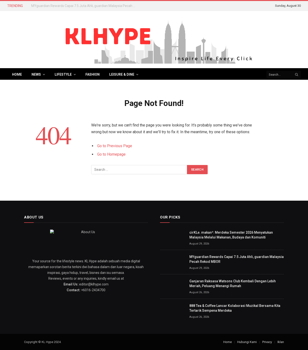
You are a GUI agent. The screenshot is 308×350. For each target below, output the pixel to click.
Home (17, 74)
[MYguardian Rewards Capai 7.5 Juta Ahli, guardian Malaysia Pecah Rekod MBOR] (172, 262)
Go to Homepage (111, 154)
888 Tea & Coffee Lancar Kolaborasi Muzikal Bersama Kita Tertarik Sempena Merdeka (234, 308)
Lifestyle (63, 74)
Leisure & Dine (121, 74)
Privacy (267, 342)
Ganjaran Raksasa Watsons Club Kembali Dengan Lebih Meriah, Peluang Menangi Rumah (232, 283)
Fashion (92, 74)
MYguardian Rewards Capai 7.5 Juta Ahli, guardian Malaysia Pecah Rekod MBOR (85, 6)
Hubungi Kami (247, 342)
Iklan (280, 342)
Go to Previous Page (114, 146)
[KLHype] (154, 39)
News (36, 74)
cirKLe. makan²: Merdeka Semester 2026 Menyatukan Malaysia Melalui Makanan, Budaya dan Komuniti (231, 235)
